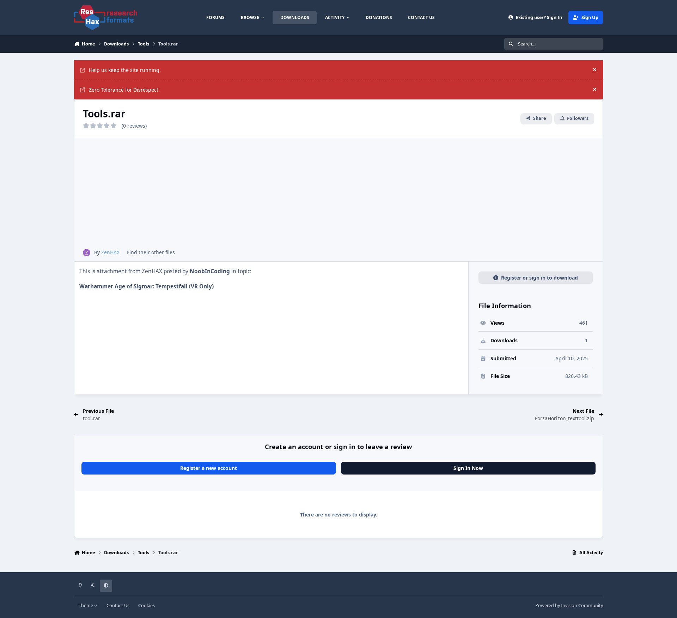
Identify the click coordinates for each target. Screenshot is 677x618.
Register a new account (208, 468)
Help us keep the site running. (125, 70)
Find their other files (151, 252)
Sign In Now (468, 468)
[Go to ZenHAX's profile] (86, 252)
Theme (86, 605)
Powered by (569, 605)
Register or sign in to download (539, 277)
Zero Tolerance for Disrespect (123, 89)
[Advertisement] (338, 196)
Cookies (146, 605)
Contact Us (117, 605)
